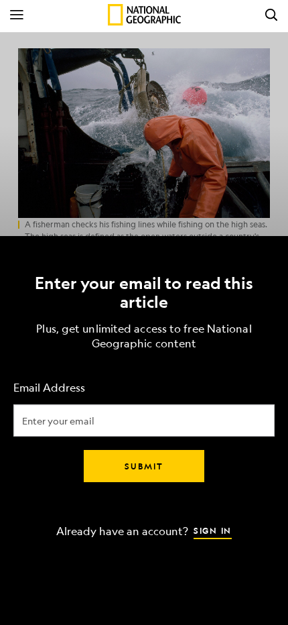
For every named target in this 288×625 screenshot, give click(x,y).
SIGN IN (213, 530)
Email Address (49, 388)
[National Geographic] (144, 14)
